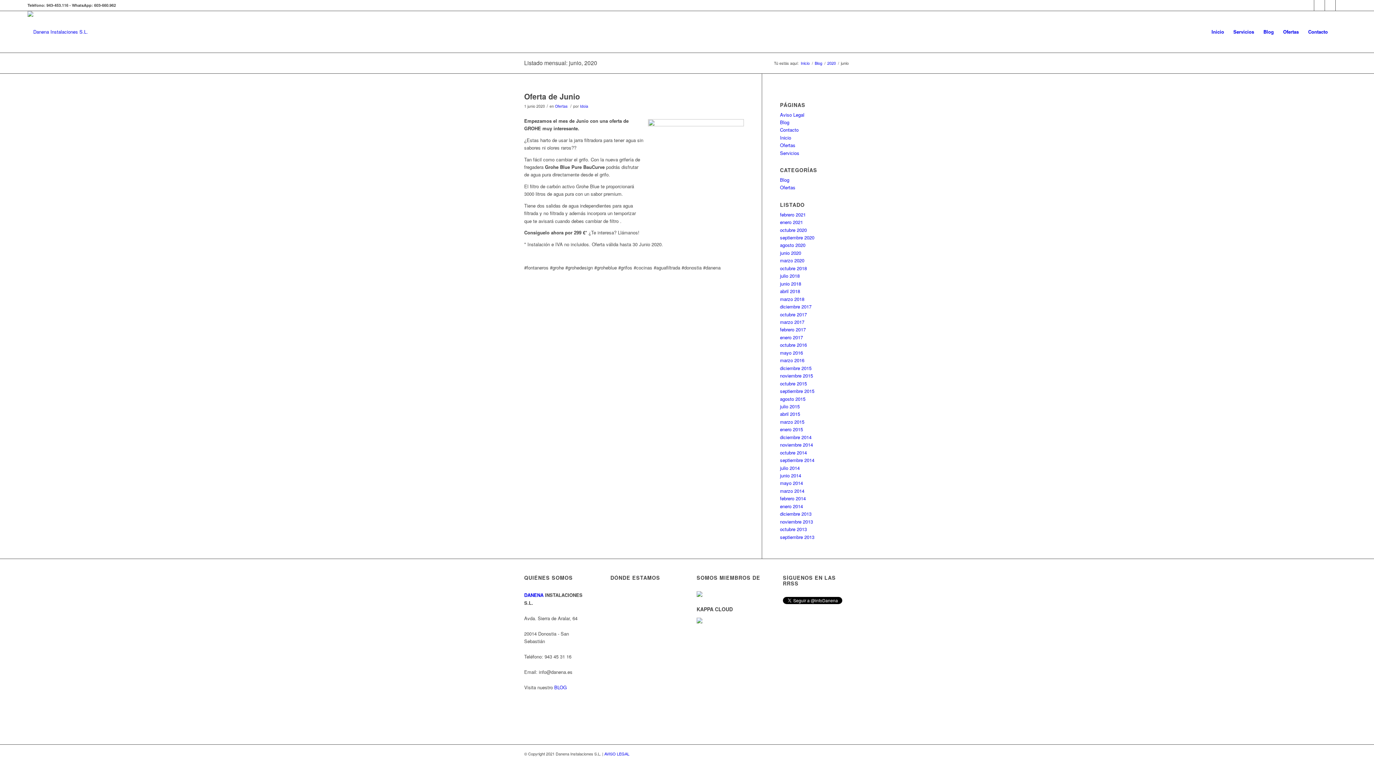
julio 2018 (790, 275)
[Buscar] (1339, 32)
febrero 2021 (793, 214)
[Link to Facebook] (1330, 5)
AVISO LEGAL (616, 754)
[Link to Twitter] (1341, 5)
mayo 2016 (791, 352)
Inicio (785, 137)
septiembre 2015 (797, 391)
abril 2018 (790, 291)
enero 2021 (791, 222)
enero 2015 (791, 429)
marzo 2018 (792, 299)
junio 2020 (790, 252)
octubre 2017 (793, 314)
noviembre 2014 (796, 444)
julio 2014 (790, 468)
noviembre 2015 (796, 375)
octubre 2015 (793, 383)
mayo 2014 (791, 483)
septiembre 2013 (797, 537)
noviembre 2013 (796, 521)
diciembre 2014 (796, 437)
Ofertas (561, 106)
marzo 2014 (792, 490)
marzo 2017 (792, 322)
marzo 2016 (792, 360)
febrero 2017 (793, 329)
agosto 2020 (792, 245)
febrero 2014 (793, 498)
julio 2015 (790, 406)
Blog (784, 122)
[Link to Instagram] (1319, 5)
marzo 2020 (792, 260)
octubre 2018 (793, 268)
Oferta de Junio (552, 96)
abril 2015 (790, 413)
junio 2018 (790, 283)
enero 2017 (791, 337)
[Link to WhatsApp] (1309, 5)
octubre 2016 (793, 344)
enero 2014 (791, 506)
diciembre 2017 (796, 306)
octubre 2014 (793, 452)
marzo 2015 (792, 421)
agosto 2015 (792, 398)
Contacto (789, 129)
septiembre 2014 (797, 460)
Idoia (584, 106)
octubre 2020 (793, 230)
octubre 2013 (793, 529)
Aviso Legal (792, 114)
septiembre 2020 (797, 237)
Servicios (789, 153)
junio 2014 (790, 475)
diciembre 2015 (796, 368)
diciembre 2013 (796, 513)
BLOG (560, 687)
